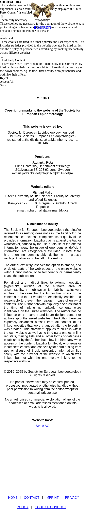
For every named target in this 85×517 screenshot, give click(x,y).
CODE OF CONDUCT (50, 507)
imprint (52, 497)
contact (31, 497)
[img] (42, 12)
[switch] (2, 34)
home (13, 497)
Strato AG (42, 426)
